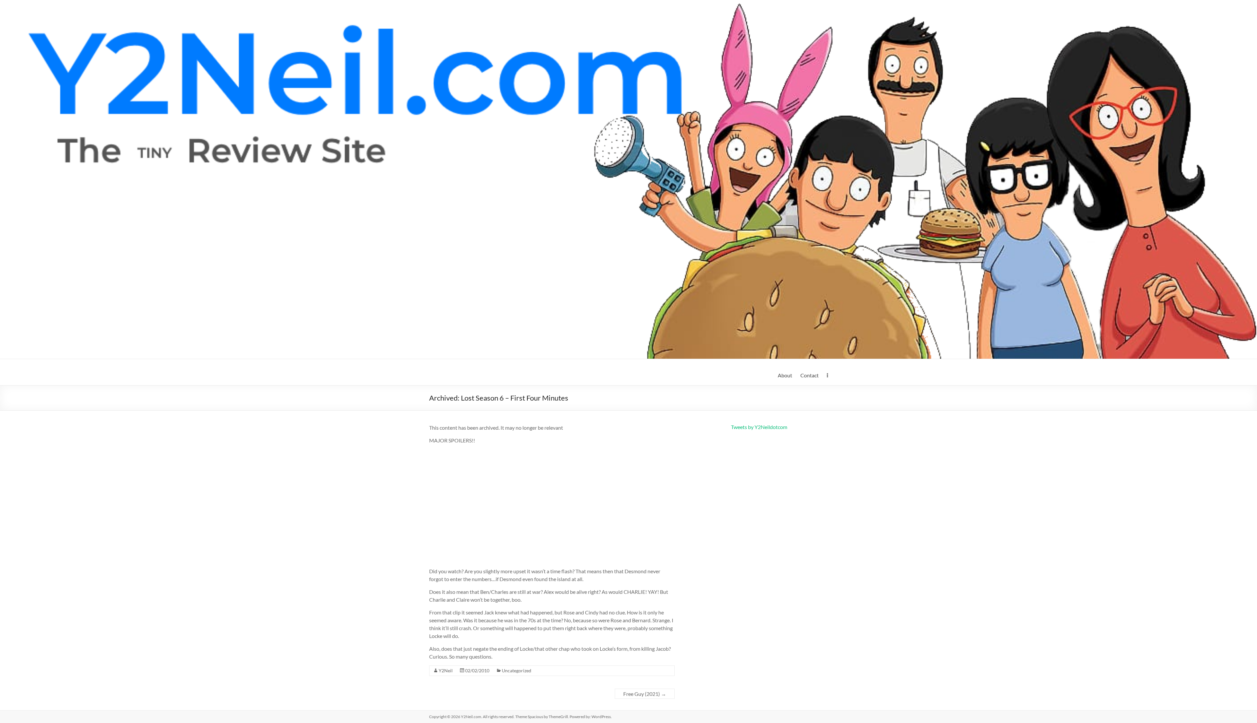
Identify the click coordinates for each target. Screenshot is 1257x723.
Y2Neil (446, 670)
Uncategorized (516, 670)
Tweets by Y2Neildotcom (759, 427)
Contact (809, 375)
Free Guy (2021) (644, 694)
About (785, 375)
